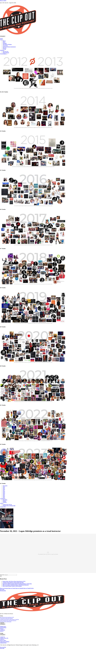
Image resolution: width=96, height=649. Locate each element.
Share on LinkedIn (19, 588)
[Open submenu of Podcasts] (4, 50)
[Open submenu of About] (3, 503)
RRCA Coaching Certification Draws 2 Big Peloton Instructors (16, 584)
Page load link (3, 647)
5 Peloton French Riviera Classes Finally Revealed (13, 582)
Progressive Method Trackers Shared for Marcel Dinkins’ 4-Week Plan (17, 583)
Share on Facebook (4, 588)
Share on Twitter (11, 588)
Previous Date (3, 590)
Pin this (32, 588)
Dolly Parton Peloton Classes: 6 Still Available (12, 586)
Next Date (2, 589)
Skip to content (3, 0)
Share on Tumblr (26, 588)
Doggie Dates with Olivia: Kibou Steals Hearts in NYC (14, 581)
